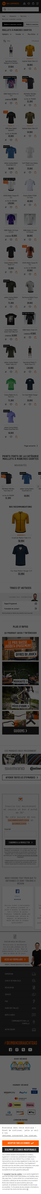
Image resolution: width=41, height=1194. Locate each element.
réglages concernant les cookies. (19, 1135)
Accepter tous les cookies (19, 1143)
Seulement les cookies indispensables (20, 1149)
